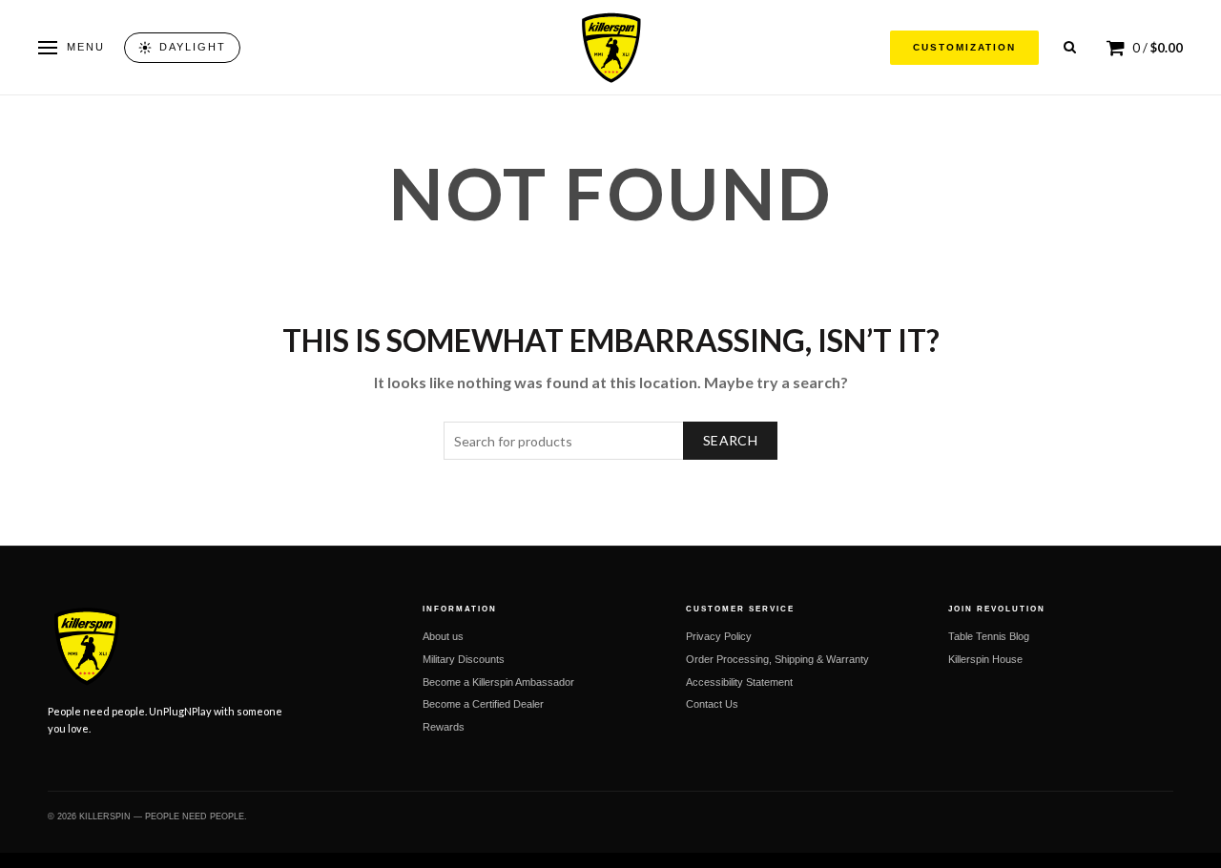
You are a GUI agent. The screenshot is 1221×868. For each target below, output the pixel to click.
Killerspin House (985, 659)
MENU (86, 46)
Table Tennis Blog (988, 636)
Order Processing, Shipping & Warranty (777, 659)
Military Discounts (464, 659)
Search (730, 440)
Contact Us (712, 704)
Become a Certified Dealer (483, 704)
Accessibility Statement (739, 682)
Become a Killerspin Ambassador (498, 682)
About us (443, 636)
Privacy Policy (719, 636)
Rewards (444, 727)
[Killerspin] (610, 48)
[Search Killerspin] (1070, 47)
